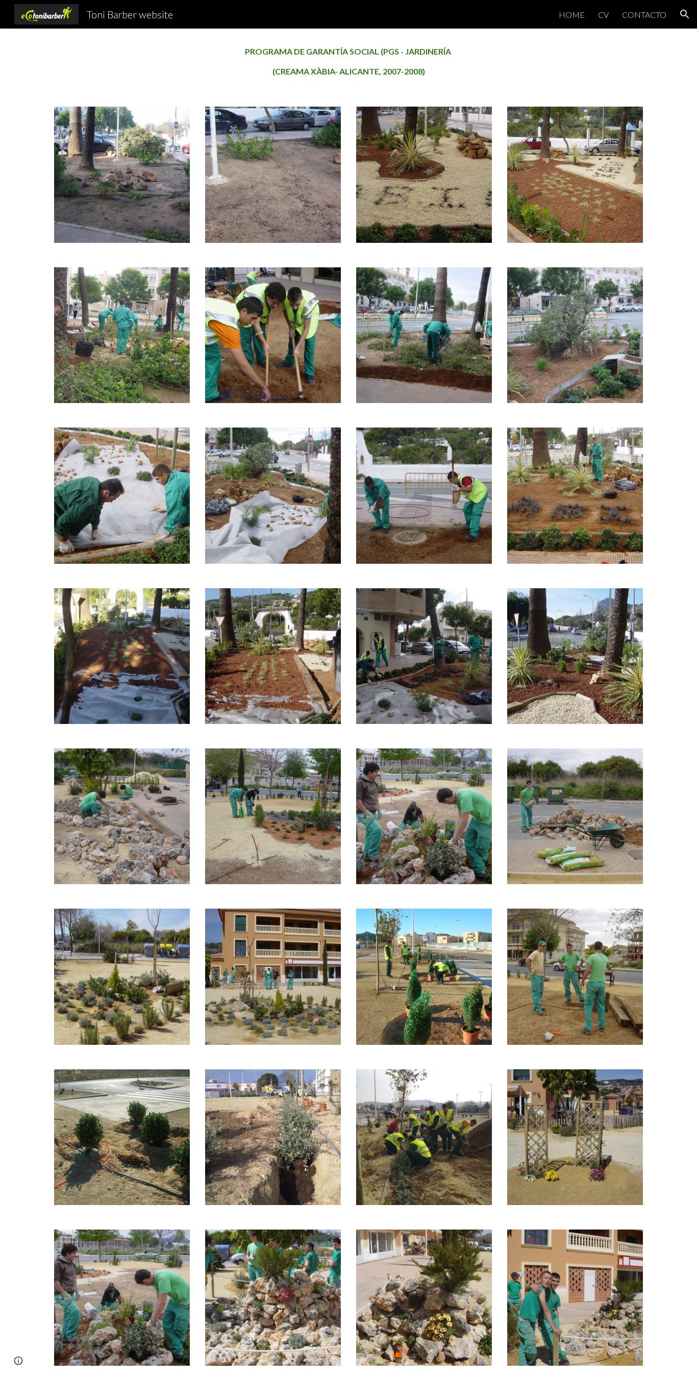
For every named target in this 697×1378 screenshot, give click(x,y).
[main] (348, 61)
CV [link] (603, 14)
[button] (685, 14)
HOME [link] (572, 14)
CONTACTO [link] (644, 14)
